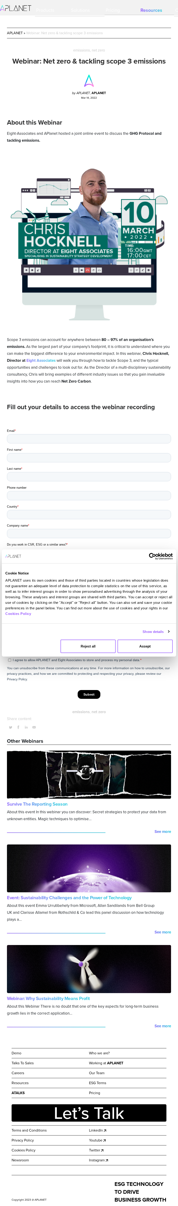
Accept (145, 646)
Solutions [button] (80, 10)
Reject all (88, 646)
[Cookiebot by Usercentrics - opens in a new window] (152, 556)
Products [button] (45, 10)
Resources (151, 10)
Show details (153, 631)
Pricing (113, 10)
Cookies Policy (18, 614)
